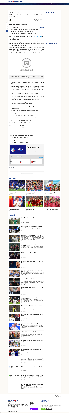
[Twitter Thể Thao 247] (58, 396)
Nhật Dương (24, 354)
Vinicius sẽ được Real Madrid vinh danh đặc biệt (31, 226)
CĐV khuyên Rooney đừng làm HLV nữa (29, 252)
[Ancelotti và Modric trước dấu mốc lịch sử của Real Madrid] (14, 317)
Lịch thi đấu (19, 394)
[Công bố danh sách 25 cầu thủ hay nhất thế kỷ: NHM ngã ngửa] (14, 352)
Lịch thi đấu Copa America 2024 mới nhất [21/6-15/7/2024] (35, 149)
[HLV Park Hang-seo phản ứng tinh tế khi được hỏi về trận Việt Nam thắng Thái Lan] (52, 201)
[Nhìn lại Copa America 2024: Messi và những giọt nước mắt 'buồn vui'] (14, 273)
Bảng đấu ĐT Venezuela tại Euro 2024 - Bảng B (22, 31)
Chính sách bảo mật (44, 401)
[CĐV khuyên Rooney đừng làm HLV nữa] (14, 255)
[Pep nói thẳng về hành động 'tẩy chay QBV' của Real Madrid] (14, 290)
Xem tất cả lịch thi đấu (26, 165)
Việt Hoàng (24, 336)
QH (10, 194)
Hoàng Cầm (24, 362)
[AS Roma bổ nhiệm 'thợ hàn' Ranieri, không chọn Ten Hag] (14, 282)
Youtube (32, 402)
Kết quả (26, 394)
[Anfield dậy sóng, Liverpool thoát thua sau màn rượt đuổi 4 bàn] (34, 185)
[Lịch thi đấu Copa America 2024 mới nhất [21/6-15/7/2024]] (18, 149)
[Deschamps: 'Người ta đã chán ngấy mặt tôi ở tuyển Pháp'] (14, 264)
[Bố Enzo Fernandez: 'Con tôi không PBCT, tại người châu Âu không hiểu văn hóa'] (14, 387)
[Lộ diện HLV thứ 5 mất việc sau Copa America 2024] (14, 378)
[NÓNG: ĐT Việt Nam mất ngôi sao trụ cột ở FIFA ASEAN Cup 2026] (34, 201)
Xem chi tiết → (41, 157)
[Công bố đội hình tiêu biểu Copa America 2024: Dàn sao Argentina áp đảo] (14, 343)
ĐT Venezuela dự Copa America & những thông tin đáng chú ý (25, 29)
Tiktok (32, 406)
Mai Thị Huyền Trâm (26, 222)
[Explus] (26, 169)
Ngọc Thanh (24, 230)
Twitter (32, 404)
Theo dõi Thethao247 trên (24, 173)
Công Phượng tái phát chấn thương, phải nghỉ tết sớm (32, 217)
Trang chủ (10, 12)
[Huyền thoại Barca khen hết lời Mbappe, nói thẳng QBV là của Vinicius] (14, 300)
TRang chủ (10, 394)
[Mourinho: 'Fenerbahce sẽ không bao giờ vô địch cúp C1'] (14, 326)
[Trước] (10, 161)
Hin (28, 194)
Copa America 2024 (37, 36)
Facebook (32, 403)
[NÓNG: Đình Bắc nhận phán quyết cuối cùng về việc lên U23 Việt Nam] (52, 185)
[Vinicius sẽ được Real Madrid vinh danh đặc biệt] (14, 229)
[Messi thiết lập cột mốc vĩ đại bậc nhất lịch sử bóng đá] (14, 361)
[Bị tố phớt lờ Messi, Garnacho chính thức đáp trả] (14, 369)
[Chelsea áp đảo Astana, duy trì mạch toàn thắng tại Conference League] (14, 247)
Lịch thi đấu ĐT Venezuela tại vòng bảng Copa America (24, 33)
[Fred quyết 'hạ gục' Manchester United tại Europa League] (14, 308)
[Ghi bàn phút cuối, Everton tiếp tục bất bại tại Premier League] (17, 185)
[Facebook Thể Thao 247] (56, 396)
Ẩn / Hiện (42, 27)
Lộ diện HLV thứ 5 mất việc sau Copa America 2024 (32, 375)
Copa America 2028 (16, 12)
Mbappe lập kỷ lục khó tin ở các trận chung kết (31, 235)
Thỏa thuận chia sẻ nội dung (45, 400)
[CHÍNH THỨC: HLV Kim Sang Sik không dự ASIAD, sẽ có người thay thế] (17, 201)
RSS (31, 405)
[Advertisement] (34, 7)
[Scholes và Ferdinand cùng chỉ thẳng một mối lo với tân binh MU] (14, 335)
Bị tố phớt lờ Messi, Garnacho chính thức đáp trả (31, 366)
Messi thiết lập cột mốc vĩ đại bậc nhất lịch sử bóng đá (32, 358)
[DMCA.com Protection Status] (47, 408)
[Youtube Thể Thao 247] (60, 396)
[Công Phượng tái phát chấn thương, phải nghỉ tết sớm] (14, 220)
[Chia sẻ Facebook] (35, 20)
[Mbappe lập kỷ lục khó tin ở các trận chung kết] (14, 238)
